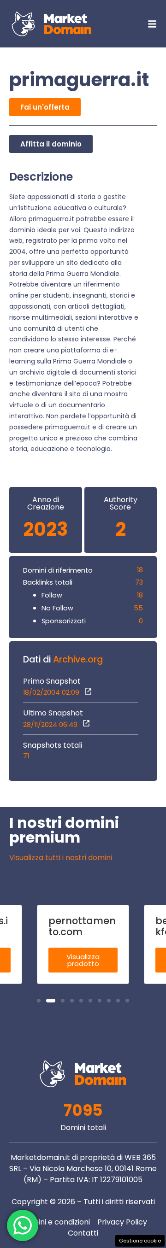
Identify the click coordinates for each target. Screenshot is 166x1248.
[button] (39, 1000)
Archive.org (78, 659)
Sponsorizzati (64, 621)
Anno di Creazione (45, 503)
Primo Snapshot (52, 681)
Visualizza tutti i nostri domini (60, 857)
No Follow (57, 608)
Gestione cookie (140, 1240)
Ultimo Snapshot (53, 713)
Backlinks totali (47, 582)
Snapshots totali (52, 745)
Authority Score (120, 503)
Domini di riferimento (58, 570)
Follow (52, 595)
